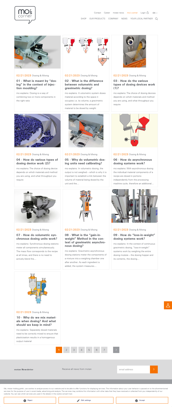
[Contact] (168, 305)
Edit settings (86, 400)
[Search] (156, 18)
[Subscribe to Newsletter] (154, 369)
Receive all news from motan (77, 369)
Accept (142, 400)
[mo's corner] (26, 15)
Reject (30, 400)
